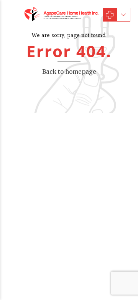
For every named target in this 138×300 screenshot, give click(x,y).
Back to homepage (69, 71)
